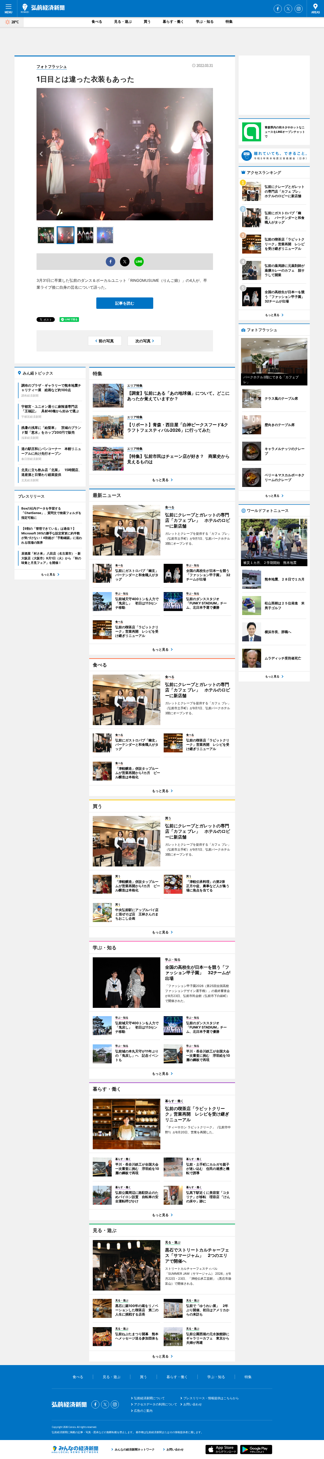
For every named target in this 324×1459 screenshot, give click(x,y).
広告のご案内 (143, 1411)
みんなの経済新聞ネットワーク (75, 1449)
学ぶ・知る (205, 21)
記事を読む (124, 303)
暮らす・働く (173, 21)
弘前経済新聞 (43, 8)
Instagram (299, 9)
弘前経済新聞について (149, 1398)
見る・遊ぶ (123, 21)
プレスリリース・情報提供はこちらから (211, 1398)
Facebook (278, 9)
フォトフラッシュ (52, 66)
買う (147, 21)
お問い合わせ (192, 1404)
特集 (229, 21)
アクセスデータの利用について (155, 1404)
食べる (97, 21)
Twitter (288, 9)
